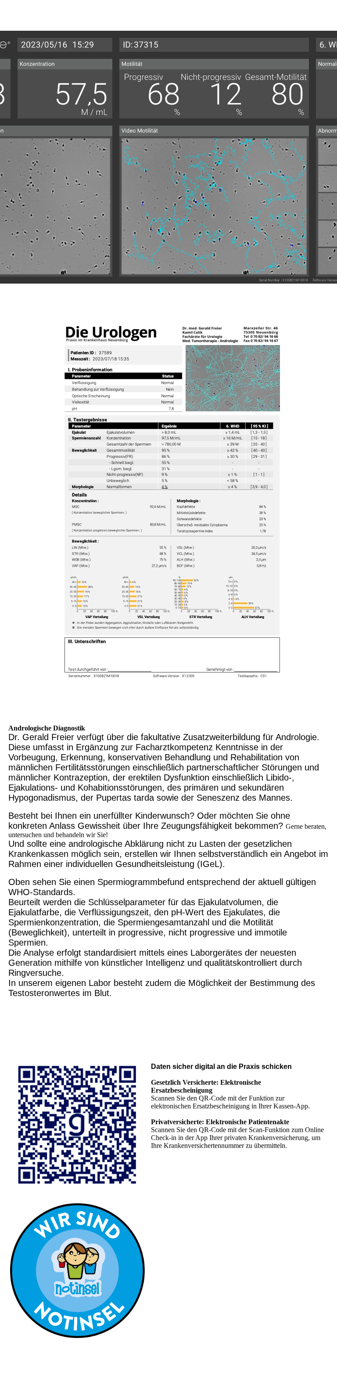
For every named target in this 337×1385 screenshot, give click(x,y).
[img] (168, 157)
